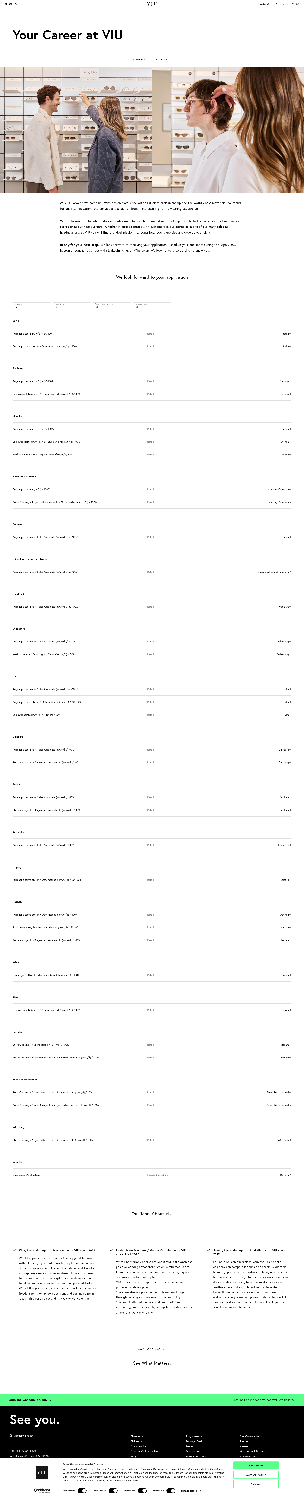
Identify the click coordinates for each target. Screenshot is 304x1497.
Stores (284, 3)
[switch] (113, 1490)
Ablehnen (256, 1484)
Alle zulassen (256, 1465)
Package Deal (193, 1441)
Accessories (192, 1451)
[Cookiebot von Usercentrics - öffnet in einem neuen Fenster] (42, 1490)
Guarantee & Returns (253, 1451)
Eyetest (245, 1441)
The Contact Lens (251, 1436)
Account (265, 3)
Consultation (139, 1446)
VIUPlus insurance (196, 1456)
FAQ (133, 1456)
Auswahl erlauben (256, 1474)
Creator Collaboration (144, 1451)
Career (244, 1446)
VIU (152, 4)
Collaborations (249, 1456)
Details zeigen (189, 1490)
